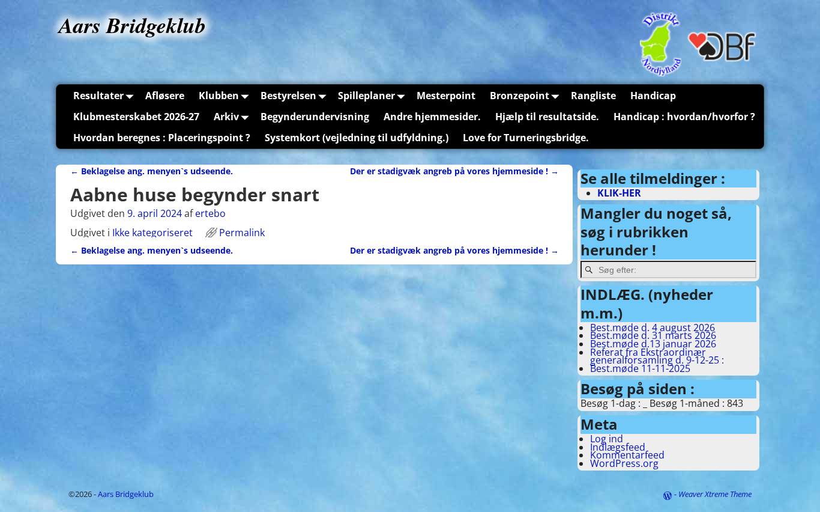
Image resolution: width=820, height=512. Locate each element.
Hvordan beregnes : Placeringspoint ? (161, 137)
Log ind (606, 438)
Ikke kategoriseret (152, 232)
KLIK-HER (619, 193)
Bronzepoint (519, 95)
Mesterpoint (446, 95)
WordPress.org (624, 463)
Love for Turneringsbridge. (526, 137)
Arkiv (226, 116)
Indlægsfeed (617, 447)
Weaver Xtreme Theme (715, 494)
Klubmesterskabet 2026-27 (136, 116)
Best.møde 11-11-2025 (640, 368)
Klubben (219, 95)
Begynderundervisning (315, 116)
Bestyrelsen (288, 95)
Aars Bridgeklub (132, 25)
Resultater (98, 95)
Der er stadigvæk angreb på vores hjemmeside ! (454, 171)
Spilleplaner (366, 95)
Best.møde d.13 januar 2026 (653, 343)
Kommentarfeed (627, 455)
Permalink (242, 232)
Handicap (653, 95)
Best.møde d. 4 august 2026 (652, 327)
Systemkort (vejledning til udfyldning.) (356, 137)
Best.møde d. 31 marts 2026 (653, 335)
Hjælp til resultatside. (547, 116)
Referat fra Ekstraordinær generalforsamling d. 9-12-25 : (657, 356)
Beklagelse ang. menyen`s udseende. (151, 171)
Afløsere (164, 95)
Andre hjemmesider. (432, 116)
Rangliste (593, 95)
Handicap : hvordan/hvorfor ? (684, 116)
